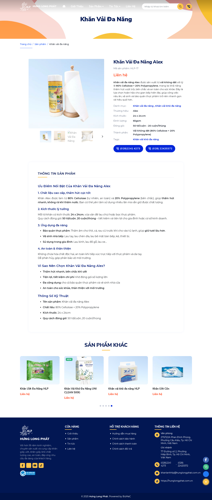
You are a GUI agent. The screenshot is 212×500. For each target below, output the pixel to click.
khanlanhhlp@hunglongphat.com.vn (181, 472)
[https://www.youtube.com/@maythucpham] (34, 465)
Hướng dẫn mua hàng (124, 433)
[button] (100, 406)
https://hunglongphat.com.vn (177, 480)
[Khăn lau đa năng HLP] (40, 376)
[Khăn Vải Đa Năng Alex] (66, 93)
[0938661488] (28, 465)
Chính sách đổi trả (122, 448)
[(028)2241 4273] (189, 6)
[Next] (102, 137)
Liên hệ (71, 448)
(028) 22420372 (183, 464)
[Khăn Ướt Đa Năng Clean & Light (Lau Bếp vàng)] (172, 378)
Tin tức (71, 443)
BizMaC (127, 496)
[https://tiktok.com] (41, 465)
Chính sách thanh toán (124, 443)
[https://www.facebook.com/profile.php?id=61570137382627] (22, 465)
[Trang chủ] (64, 6)
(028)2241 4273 (166, 464)
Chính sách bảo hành (123, 438)
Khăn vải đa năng (59, 44)
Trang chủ (25, 44)
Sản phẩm (40, 44)
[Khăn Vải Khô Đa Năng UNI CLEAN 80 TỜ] (84, 378)
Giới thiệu (72, 433)
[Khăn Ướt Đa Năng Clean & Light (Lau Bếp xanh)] (128, 378)
